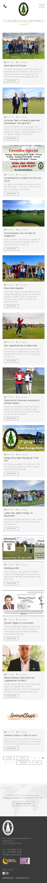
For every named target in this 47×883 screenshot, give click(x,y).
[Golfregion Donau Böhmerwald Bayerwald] (23, 861)
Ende (37, 763)
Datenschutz (22, 878)
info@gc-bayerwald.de (12, 854)
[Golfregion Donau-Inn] (9, 861)
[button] (42, 5)
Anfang (9, 758)
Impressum (8, 878)
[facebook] (4, 873)
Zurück (23, 758)
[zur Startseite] (23, 5)
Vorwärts (23, 763)
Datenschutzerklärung (11, 797)
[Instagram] (7, 873)
